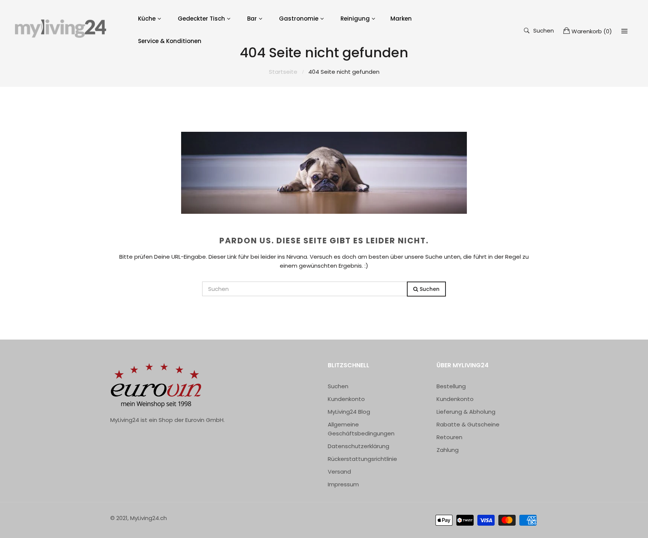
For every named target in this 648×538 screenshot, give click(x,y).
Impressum (343, 484)
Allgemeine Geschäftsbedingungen (361, 428)
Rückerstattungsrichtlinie (362, 459)
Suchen (543, 30)
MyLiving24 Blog (349, 412)
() (592, 31)
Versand (339, 471)
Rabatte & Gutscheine (468, 424)
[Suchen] (624, 31)
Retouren (449, 437)
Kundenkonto (346, 399)
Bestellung (451, 386)
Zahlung (447, 450)
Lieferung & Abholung (465, 412)
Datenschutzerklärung (358, 446)
